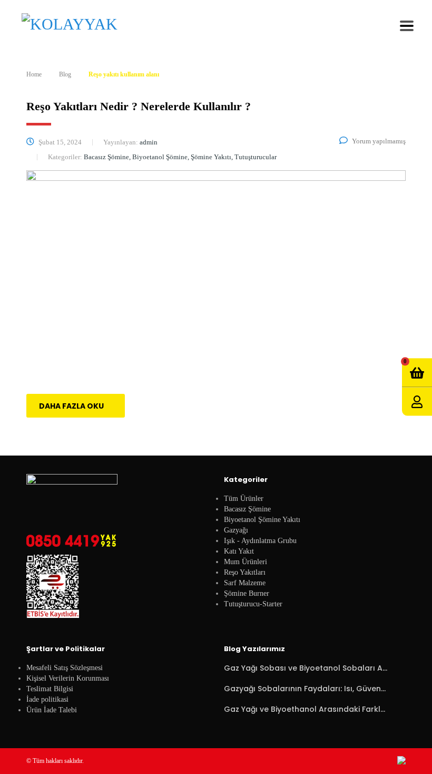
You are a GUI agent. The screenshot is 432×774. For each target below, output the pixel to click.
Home (34, 74)
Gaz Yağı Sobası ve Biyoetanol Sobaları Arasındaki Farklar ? (306, 668)
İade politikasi (47, 699)
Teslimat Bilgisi (49, 689)
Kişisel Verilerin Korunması (67, 678)
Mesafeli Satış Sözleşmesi (64, 668)
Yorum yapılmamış (379, 141)
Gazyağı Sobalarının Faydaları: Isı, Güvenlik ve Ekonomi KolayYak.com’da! (306, 688)
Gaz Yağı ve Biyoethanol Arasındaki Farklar (306, 709)
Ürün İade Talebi (51, 710)
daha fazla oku (71, 406)
